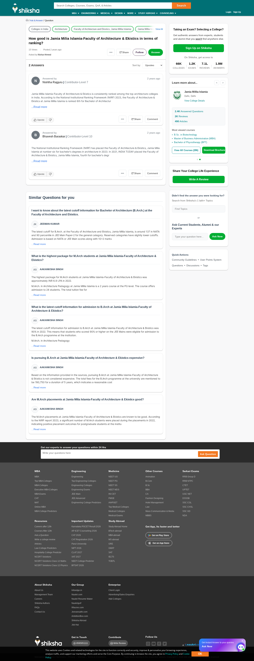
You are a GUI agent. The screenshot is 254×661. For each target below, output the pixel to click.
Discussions (192, 265)
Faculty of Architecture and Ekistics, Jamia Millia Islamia (102, 29)
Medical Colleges (117, 511)
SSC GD (186, 511)
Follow (140, 52)
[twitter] (164, 644)
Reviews (181, 116)
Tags (205, 265)
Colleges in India (39, 29)
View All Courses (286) (186, 150)
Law (147, 507)
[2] (240, 646)
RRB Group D (188, 476)
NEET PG (113, 481)
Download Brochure (214, 150)
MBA (37, 476)
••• (110, 52)
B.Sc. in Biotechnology (185, 134)
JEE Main (76, 494)
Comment (152, 119)
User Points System (211, 259)
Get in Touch (79, 637)
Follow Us (151, 636)
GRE (111, 544)
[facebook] (159, 644)
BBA (147, 489)
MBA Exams (40, 494)
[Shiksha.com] (27, 8)
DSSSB (186, 498)
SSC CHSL (187, 507)
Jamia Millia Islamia (148, 29)
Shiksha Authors (42, 603)
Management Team (44, 594)
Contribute (115, 637)
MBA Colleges (41, 485)
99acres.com (78, 607)
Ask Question (208, 454)
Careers (38, 599)
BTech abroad (115, 531)
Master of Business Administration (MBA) (194, 138)
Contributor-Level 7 (76, 82)
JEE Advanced (78, 498)
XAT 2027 (76, 557)
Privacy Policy (171, 653)
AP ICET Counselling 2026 (84, 531)
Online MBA (40, 507)
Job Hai (75, 625)
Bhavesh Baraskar (54, 136)
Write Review (119, 643)
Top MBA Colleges (43, 481)
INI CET (112, 494)
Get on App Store (161, 543)
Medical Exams (116, 515)
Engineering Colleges (82, 485)
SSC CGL (187, 502)
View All (159, 29)
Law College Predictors (46, 548)
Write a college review (45, 539)
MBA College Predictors (46, 511)
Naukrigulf (76, 603)
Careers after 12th (43, 526)
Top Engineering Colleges (84, 481)
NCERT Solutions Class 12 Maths (50, 561)
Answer (155, 52)
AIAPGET (113, 502)
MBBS (148, 515)
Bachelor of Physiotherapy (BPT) (190, 142)
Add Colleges (115, 599)
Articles (181, 121)
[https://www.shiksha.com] (27, 20)
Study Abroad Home (118, 526)
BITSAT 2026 (78, 565)
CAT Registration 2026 (82, 539)
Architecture (61, 29)
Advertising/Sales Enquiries (121, 594)
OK (200, 653)
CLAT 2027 (77, 552)
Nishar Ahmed (44, 55)
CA (146, 494)
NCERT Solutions (43, 557)
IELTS (111, 557)
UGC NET (187, 494)
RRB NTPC (187, 481)
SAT (110, 552)
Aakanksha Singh (51, 269)
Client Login (114, 590)
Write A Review (198, 179)
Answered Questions (189, 111)
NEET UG (113, 476)
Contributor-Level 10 (79, 136)
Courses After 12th (43, 531)
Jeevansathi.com (79, 612)
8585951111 (82, 643)
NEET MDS (114, 489)
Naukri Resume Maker (82, 599)
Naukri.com (77, 594)
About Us (39, 590)
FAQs (37, 607)
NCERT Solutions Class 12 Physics (51, 565)
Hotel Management (154, 502)
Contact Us (40, 612)
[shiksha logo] (49, 641)
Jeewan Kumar (49, 223)
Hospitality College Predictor (48, 552)
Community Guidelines (184, 259)
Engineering (77, 476)
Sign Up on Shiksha (199, 48)
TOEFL (112, 561)
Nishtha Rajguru (53, 82)
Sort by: (136, 65)
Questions (177, 265)
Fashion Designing (154, 498)
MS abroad (114, 539)
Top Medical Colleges (119, 507)
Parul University (79, 544)
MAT (37, 502)
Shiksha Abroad (79, 620)
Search (181, 5)
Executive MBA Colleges (46, 489)
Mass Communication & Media (159, 511)
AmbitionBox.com (80, 616)
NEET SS (113, 485)
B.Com (148, 481)
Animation (150, 476)
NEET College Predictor (83, 561)
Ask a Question (42, 535)
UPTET (185, 489)
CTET (185, 485)
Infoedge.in (77, 590)
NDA (184, 515)
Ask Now (217, 236)
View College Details (194, 100)
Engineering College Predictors (86, 502)
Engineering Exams (81, 489)
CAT (37, 498)
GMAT (111, 548)
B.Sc (147, 485)
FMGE (111, 498)
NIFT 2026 (76, 548)
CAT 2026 (76, 535)
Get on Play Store (160, 535)
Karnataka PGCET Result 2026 (86, 526)
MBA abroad (114, 535)
